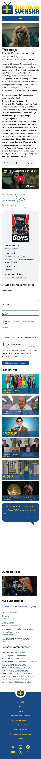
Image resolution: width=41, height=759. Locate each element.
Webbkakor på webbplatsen (20, 734)
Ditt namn (5, 304)
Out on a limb (19, 653)
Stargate (5, 616)
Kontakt (20, 702)
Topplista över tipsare (20, 725)
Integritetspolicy (20, 729)
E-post (4, 314)
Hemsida (5, 328)
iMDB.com (9, 277)
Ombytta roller (8, 622)
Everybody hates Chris (16, 497)
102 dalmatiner (19, 656)
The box (26, 638)
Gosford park (32, 517)
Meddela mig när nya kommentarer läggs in (20, 337)
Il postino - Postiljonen (22, 667)
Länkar (20, 711)
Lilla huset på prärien (22, 682)
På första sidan (12, 411)
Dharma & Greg (8, 638)
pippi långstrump (9, 200)
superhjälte (8, 194)
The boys (8, 256)
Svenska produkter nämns (13, 206)
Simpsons (8, 476)
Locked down (10, 454)
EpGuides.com (20, 277)
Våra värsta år (8, 606)
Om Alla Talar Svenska (20, 716)
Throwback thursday (20, 720)
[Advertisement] (20, 547)
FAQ (20, 706)
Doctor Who (10, 433)
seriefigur (21, 194)
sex (22, 200)
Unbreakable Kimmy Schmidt (14, 629)
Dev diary (20, 738)
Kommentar (6, 291)
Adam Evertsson (11, 248)
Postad (9, 392)
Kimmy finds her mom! (11, 632)
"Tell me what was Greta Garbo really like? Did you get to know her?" (19, 510)
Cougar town (11, 390)
